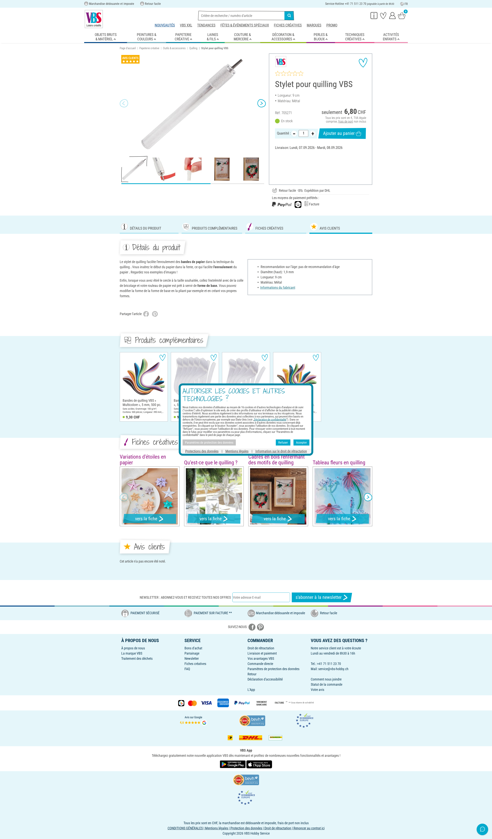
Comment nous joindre (326, 679)
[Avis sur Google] (193, 720)
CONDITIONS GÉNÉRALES (185, 828)
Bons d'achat (193, 648)
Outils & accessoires (174, 48)
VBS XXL (186, 25)
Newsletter (191, 658)
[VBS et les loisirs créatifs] (93, 19)
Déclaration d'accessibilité (265, 679)
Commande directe (260, 664)
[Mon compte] (392, 15)
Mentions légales (236, 451)
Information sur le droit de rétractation (281, 451)
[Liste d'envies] (383, 15)
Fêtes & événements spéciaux (244, 25)
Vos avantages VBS (261, 658)
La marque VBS (131, 653)
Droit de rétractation (261, 648)
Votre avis (317, 690)
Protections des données (202, 451)
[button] (124, 103)
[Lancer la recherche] (289, 15)
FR (406, 4)
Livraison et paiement (262, 653)
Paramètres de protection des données (273, 669)
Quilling (193, 48)
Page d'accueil (128, 48)
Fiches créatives (288, 25)
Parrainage (191, 653)
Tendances (206, 25)
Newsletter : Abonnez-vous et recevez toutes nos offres (185, 597)
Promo (331, 25)
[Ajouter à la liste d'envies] (363, 62)
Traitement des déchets (137, 658)
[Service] (374, 15)
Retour (252, 674)
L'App (251, 690)
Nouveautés (165, 25)
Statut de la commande (326, 684)
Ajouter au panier (339, 133)
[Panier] (401, 15)
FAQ (187, 669)
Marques (314, 25)
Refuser (283, 442)
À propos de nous (133, 648)
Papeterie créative (149, 48)
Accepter (301, 442)
